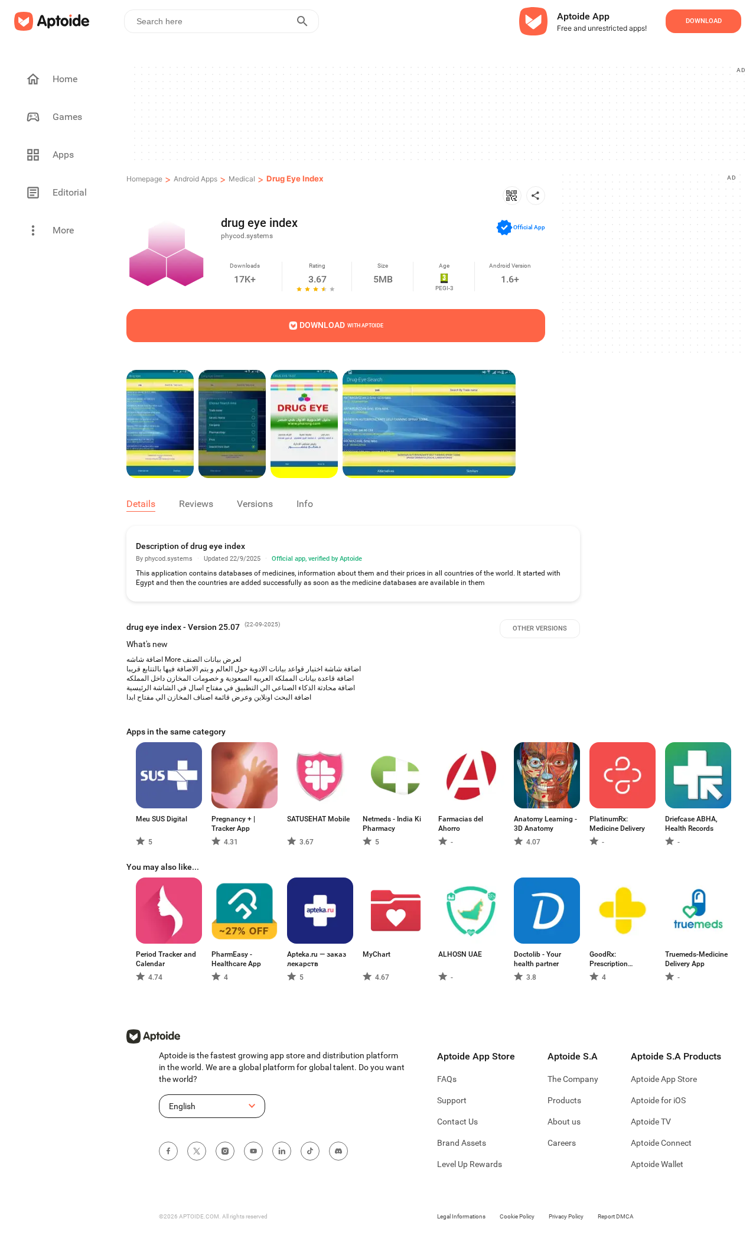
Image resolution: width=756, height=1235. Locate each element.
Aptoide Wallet (657, 1164)
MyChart (376, 954)
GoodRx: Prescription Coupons (608, 959)
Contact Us (457, 1121)
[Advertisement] (438, 113)
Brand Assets (461, 1143)
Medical (242, 178)
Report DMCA (616, 1216)
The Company (573, 1079)
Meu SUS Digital (161, 819)
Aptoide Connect (661, 1143)
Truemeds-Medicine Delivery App (696, 959)
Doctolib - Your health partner (537, 959)
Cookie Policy (517, 1216)
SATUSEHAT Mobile (318, 819)
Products (564, 1100)
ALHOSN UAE (460, 954)
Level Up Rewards (469, 1164)
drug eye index (295, 178)
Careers (562, 1143)
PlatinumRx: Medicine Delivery (617, 824)
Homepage (144, 178)
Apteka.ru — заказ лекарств (316, 959)
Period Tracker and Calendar (166, 959)
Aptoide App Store (664, 1079)
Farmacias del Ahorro (460, 824)
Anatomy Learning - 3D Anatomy (545, 824)
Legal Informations (461, 1216)
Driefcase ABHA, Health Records (691, 824)
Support (452, 1100)
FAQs (447, 1079)
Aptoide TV (651, 1121)
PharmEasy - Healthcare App (236, 959)
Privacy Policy (566, 1216)
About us (564, 1121)
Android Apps (195, 178)
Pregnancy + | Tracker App (233, 824)
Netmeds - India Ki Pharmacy (392, 824)
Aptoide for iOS (658, 1100)
